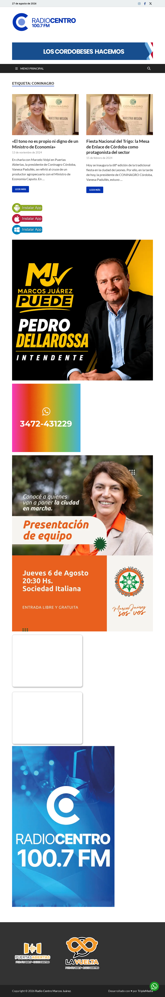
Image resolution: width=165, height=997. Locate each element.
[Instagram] (139, 3)
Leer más (19, 188)
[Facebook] (144, 3)
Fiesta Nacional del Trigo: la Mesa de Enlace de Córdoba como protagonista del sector (117, 147)
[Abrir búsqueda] (149, 68)
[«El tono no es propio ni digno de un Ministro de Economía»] (45, 114)
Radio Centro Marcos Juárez (53, 991)
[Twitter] (150, 3)
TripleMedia (145, 991)
